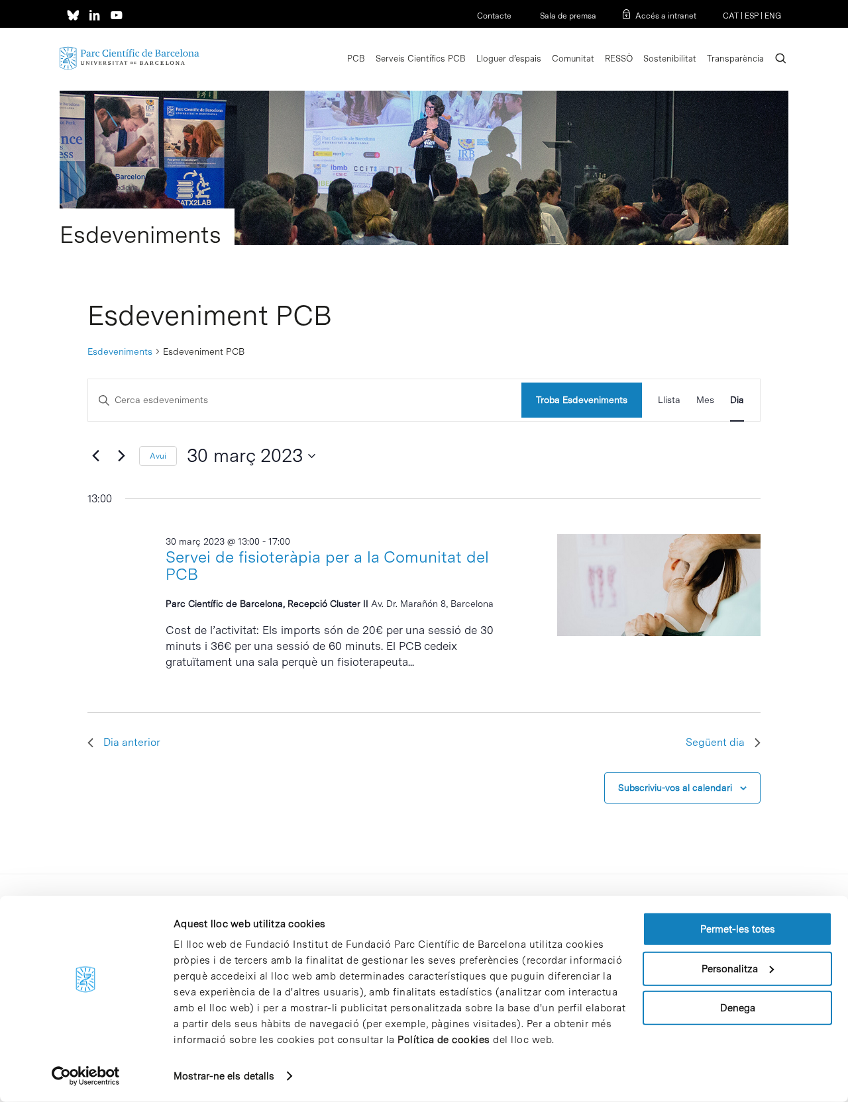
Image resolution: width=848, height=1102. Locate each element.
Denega (737, 1008)
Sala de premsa (567, 16)
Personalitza (730, 968)
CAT (731, 16)
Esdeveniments (119, 351)
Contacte (494, 16)
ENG (773, 16)
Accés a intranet (665, 16)
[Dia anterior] (95, 456)
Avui (158, 456)
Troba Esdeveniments (581, 399)
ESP (752, 16)
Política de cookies (444, 1040)
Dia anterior (131, 742)
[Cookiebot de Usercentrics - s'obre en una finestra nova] (86, 1076)
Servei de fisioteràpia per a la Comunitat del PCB (327, 565)
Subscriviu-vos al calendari (675, 787)
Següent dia (715, 742)
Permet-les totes (737, 929)
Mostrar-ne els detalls (224, 1076)
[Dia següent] (121, 456)
